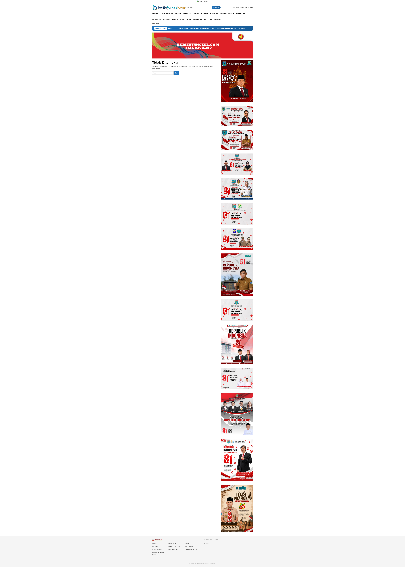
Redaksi (155, 546)
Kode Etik (172, 543)
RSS (207, 543)
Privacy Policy (174, 546)
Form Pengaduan (191, 550)
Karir (187, 543)
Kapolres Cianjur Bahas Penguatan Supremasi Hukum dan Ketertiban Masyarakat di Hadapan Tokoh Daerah (236, 28)
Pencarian (216, 7)
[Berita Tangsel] (168, 7)
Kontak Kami (173, 550)
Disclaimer (189, 546)
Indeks (154, 543)
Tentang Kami (157, 550)
